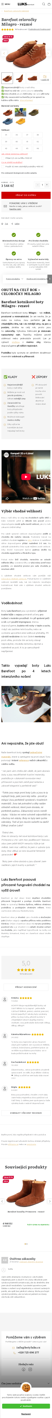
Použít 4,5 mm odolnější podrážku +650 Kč (24, 166)
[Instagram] (30, 1369)
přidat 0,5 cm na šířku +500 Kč (19, 158)
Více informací (26, 100)
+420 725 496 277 (28, 1352)
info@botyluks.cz (28, 1347)
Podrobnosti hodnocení (39, 29)
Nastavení (26, 1414)
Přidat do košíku (26, 195)
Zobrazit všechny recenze (26, 1113)
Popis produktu (13, 279)
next (50, 1201)
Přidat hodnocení (26, 987)
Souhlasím (27, 1406)
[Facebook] (23, 1369)
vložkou (16, 342)
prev (2, 1201)
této (30, 540)
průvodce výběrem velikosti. (14, 579)
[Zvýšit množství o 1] (46, 185)
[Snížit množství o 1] (37, 185)
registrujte (31, 1144)
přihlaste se (13, 1144)
